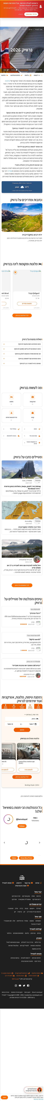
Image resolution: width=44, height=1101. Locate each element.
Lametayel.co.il (37, 995)
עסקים (32, 921)
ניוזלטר (9, 933)
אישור (4, 1097)
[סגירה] (42, 1087)
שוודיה (10, 171)
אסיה (33, 896)
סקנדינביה (16, 29)
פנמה (26, 908)
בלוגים (27, 933)
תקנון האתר (27, 992)
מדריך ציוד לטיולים (27, 942)
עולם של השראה (13, 945)
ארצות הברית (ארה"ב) (34, 912)
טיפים (39, 933)
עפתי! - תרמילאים (22, 921)
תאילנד (38, 908)
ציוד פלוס (38, 942)
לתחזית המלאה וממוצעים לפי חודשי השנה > (22, 190)
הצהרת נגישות (5, 992)
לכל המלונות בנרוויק (22, 777)
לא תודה (20, 14)
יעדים (30, 29)
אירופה (24, 29)
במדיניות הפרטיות (38, 1099)
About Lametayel (37, 992)
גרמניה (19, 912)
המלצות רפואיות (35, 945)
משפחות (38, 921)
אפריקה (14, 899)
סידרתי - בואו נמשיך (31, 14)
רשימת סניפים (36, 958)
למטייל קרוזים (24, 945)
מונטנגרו (10, 908)
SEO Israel (15, 979)
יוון (15, 912)
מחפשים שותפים (18, 933)
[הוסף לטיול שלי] (15, 272)
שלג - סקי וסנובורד (9, 921)
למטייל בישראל (36, 924)
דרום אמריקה (36, 899)
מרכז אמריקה (16, 896)
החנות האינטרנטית (27, 961)
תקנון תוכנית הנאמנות (16, 992)
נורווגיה (8, 29)
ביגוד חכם (38, 961)
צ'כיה (21, 908)
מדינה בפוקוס (36, 949)
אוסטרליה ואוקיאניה (24, 899)
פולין (16, 908)
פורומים (33, 933)
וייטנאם (32, 908)
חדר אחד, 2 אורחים (32, 714)
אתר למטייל (38, 29)
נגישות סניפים (15, 958)
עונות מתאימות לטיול (13, 942)
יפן (24, 912)
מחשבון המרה (24, 70)
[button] (33, 1090)
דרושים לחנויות (25, 958)
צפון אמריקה (26, 896)
